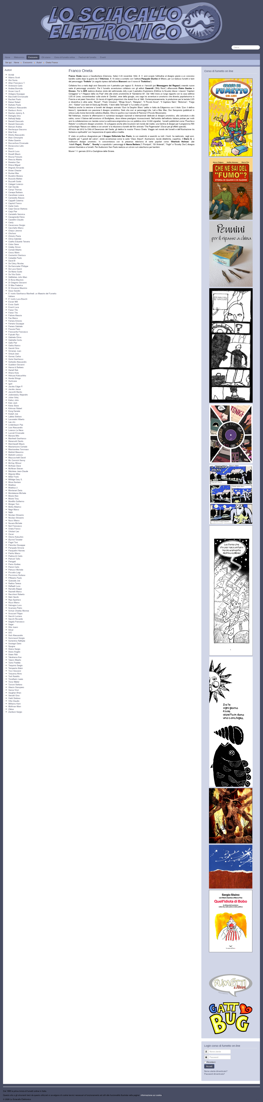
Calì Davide (13, 186)
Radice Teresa (14, 583)
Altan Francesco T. (16, 82)
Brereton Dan (14, 162)
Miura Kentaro (14, 482)
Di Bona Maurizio (15, 279)
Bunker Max (13, 173)
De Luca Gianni (15, 268)
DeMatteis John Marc (17, 277)
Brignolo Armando (16, 167)
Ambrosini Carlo (15, 85)
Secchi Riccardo (15, 618)
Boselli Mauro (14, 154)
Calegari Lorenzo (15, 184)
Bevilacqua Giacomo (17, 129)
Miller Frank (13, 476)
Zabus (11, 709)
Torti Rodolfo (13, 676)
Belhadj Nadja (14, 118)
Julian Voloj (13, 397)
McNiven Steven (15, 468)
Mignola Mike (14, 473)
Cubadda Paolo (15, 257)
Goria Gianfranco (15, 359)
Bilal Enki (12, 132)
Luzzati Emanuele (16, 432)
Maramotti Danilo (15, 441)
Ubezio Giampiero (16, 687)
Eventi (103, 57)
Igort (10, 383)
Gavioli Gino (13, 348)
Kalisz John (13, 400)
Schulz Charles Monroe (18, 610)
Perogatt (12, 561)
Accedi (209, 1066)
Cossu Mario (13, 252)
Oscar (11, 534)
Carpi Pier (12, 211)
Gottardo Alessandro (17, 361)
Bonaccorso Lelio (16, 145)
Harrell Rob (13, 370)
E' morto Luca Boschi (17, 298)
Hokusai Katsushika (17, 375)
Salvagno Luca (14, 605)
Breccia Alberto (15, 159)
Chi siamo (46, 57)
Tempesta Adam (15, 668)
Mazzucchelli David (17, 457)
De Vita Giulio (14, 274)
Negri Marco (13, 509)
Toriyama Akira (15, 673)
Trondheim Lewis (15, 679)
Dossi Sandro (14, 290)
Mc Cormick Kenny (16, 460)
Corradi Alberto (14, 249)
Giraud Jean (13, 353)
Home (7, 57)
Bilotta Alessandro (16, 134)
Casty (11, 222)
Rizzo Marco (13, 602)
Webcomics (19, 57)
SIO (10, 632)
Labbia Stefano (15, 416)
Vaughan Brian (14, 692)
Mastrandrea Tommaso (18, 449)
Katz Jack (12, 402)
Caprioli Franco (15, 203)
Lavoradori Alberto (16, 419)
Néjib (10, 512)
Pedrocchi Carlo (15, 555)
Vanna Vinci (13, 689)
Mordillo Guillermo (16, 501)
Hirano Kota (13, 372)
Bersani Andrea (15, 126)
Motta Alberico (14, 506)
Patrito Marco (14, 553)
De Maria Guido (15, 271)
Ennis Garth (13, 304)
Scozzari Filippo (15, 613)
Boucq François (15, 156)
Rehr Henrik (13, 597)
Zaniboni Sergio (15, 711)
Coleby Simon (14, 246)
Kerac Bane (13, 405)
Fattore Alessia (15, 315)
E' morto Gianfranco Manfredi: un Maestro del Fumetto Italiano (32, 295)
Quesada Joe (14, 580)
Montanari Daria (15, 490)
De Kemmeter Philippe (18, 266)
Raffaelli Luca (14, 586)
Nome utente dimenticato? (215, 1071)
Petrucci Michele (15, 569)
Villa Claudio (13, 700)
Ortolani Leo (13, 531)
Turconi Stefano (15, 684)
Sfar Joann (13, 627)
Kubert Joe (13, 413)
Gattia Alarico (14, 345)
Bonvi (10, 148)
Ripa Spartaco (14, 599)
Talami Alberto (14, 659)
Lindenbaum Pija (15, 424)
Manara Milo (13, 435)
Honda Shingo (14, 378)
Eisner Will (13, 301)
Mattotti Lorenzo (15, 454)
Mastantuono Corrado (17, 446)
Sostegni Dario (14, 643)
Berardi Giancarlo (16, 121)
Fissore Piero (14, 329)
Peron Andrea (14, 564)
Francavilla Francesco (18, 331)
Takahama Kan (15, 657)
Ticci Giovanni (14, 670)
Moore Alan (13, 495)
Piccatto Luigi (14, 572)
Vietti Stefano (14, 698)
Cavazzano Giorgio (16, 225)
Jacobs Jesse (14, 389)
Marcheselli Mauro (16, 443)
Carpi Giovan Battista (17, 208)
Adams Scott (14, 77)
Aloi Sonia (12, 80)
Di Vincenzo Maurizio (17, 288)
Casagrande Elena (16, 216)
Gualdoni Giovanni (16, 364)
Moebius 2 (13, 487)
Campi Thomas (15, 189)
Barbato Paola (14, 104)
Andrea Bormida (15, 88)
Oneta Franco (14, 528)
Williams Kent (14, 703)
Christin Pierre (14, 236)
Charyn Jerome (15, 230)
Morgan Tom (13, 504)
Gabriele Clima (14, 337)
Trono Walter (13, 681)
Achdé (11, 74)
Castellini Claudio (16, 219)
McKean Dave (14, 465)
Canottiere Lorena (16, 195)
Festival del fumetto (87, 57)
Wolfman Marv (14, 706)
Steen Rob (13, 654)
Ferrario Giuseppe (16, 323)
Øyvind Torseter (15, 539)
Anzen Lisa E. (14, 91)
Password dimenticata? (214, 1073)
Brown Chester (14, 170)
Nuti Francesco (15, 525)
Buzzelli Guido (14, 181)
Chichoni (12, 233)
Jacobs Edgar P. (15, 386)
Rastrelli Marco (15, 591)
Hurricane (12, 380)
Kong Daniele (14, 411)
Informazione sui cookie (151, 1095)
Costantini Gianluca (17, 255)
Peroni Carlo (13, 566)
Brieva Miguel (14, 164)
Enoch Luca (13, 307)
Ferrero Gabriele (15, 326)
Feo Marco (13, 318)
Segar (11, 624)
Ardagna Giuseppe (16, 93)
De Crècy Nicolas (16, 263)
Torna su (256, 1099)
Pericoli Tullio (14, 558)
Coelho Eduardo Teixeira (19, 241)
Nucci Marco (13, 520)
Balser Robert (14, 102)
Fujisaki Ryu (13, 334)
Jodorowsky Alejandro (18, 394)
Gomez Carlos (14, 356)
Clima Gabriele (14, 238)
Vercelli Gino (13, 695)
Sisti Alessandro (15, 635)
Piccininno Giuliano (16, 575)
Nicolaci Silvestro (16, 514)
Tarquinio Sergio (15, 665)
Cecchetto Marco (15, 227)
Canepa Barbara (15, 192)
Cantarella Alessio (16, 197)
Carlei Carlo (13, 205)
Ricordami (211, 1062)
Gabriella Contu (15, 339)
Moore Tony (13, 498)
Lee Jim (11, 422)
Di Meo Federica (15, 285)
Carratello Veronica (16, 214)
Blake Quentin (14, 140)
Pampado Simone (16, 547)
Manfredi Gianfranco (17, 438)
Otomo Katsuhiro (15, 536)
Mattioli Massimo (15, 452)
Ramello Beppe (15, 588)
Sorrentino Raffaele (16, 640)
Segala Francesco (16, 621)
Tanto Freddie (14, 662)
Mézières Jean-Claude (18, 471)
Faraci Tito (13, 309)
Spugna (11, 646)
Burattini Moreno (15, 175)
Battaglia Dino (14, 115)
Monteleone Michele (17, 493)
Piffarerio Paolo (15, 577)
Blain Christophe (15, 137)
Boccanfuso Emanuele (18, 143)
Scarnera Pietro (15, 607)
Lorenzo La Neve (15, 430)
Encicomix (33, 57)
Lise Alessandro (15, 427)
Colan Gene (13, 244)
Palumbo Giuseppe (16, 545)
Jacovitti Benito (15, 391)
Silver (10, 629)
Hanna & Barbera (15, 367)
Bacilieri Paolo (14, 99)
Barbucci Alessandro (17, 107)
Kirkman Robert (15, 408)
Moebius (12, 484)
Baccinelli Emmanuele (18, 96)
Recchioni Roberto (16, 594)
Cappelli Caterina (15, 200)
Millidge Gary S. (15, 479)
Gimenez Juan (14, 350)
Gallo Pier (12, 342)
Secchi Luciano (15, 616)
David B (11, 260)
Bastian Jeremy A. (16, 113)
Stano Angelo (14, 651)
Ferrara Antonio (15, 320)
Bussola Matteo (15, 178)
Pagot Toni (13, 542)
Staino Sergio (14, 648)
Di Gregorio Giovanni (17, 282)
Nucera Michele (15, 523)
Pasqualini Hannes (16, 550)
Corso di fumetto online (64, 57)
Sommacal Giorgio (16, 638)
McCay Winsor (14, 463)
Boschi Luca (13, 151)
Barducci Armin (15, 110)
